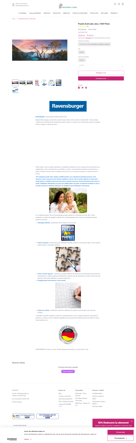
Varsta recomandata (83, 56)
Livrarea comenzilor (65, 396)
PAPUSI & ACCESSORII (80, 13)
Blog (60, 393)
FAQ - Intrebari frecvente (66, 401)
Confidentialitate (97, 393)
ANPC (94, 399)
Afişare (26, 439)
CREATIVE (47, 13)
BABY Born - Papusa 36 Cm (82, 404)
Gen (79, 49)
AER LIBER (104, 13)
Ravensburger (82, 29)
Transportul (88, 38)
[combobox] (101, 66)
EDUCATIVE (57, 13)
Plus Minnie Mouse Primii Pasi (81, 399)
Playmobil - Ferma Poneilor (81, 395)
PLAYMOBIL (23, 13)
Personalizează (119, 438)
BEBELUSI (66, 13)
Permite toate (120, 432)
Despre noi (62, 390)
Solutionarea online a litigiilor (98, 403)
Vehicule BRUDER (35, 13)
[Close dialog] (131, 421)
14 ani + (81, 60)
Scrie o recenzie (68, 371)
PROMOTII (114, 13)
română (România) (19, 425)
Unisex (81, 52)
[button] (82, 26)
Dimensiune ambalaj (83, 41)
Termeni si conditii (98, 390)
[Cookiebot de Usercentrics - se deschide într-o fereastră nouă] (12, 439)
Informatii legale (97, 406)
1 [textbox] (79, 67)
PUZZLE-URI (94, 13)
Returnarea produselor (65, 399)
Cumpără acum (101, 78)
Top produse (79, 390)
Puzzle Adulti (92, 29)
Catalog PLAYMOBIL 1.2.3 (65, 405)
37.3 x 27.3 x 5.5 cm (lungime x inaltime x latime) (94, 44)
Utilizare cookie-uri (98, 396)
